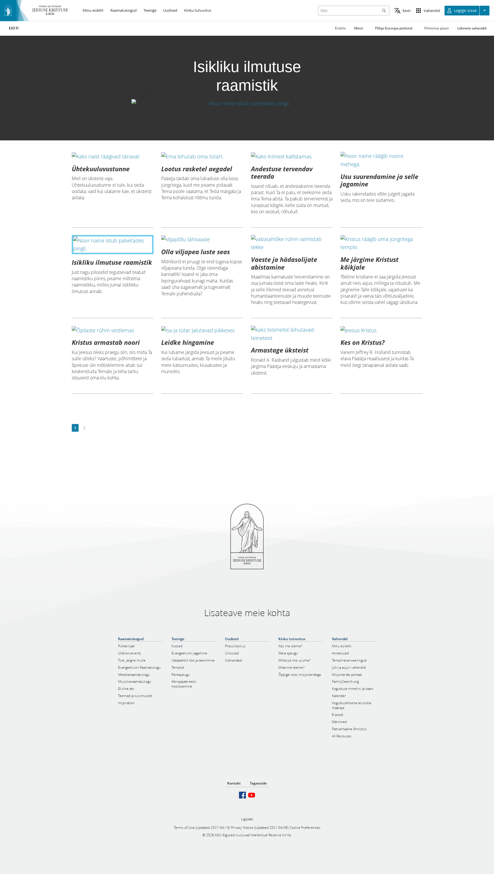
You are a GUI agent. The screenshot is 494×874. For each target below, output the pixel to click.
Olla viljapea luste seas (195, 251)
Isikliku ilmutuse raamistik (112, 262)
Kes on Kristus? (362, 342)
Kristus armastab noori (106, 342)
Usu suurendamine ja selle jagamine (379, 180)
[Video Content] (247, 103)
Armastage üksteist (279, 350)
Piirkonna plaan (436, 28)
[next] (93, 428)
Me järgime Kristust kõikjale (369, 263)
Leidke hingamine (187, 342)
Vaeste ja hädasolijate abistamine (284, 263)
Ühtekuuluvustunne (101, 168)
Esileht (340, 28)
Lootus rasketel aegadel (196, 168)
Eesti (14, 28)
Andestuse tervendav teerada (281, 172)
